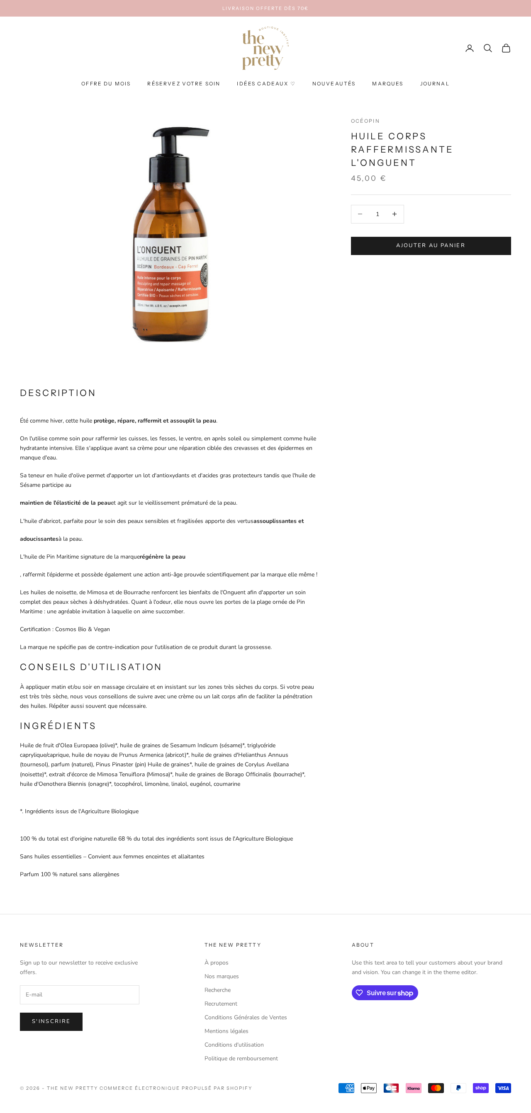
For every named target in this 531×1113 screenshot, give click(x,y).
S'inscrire (51, 1021)
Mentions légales (226, 1031)
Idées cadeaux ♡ (266, 84)
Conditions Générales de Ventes (246, 1017)
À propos (217, 963)
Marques (387, 84)
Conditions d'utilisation (234, 1045)
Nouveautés (334, 84)
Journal (435, 84)
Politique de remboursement (241, 1058)
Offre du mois (106, 84)
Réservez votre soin (183, 84)
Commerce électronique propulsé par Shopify (176, 1088)
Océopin (365, 121)
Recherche (218, 990)
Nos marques (222, 976)
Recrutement (221, 1004)
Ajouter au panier (430, 245)
